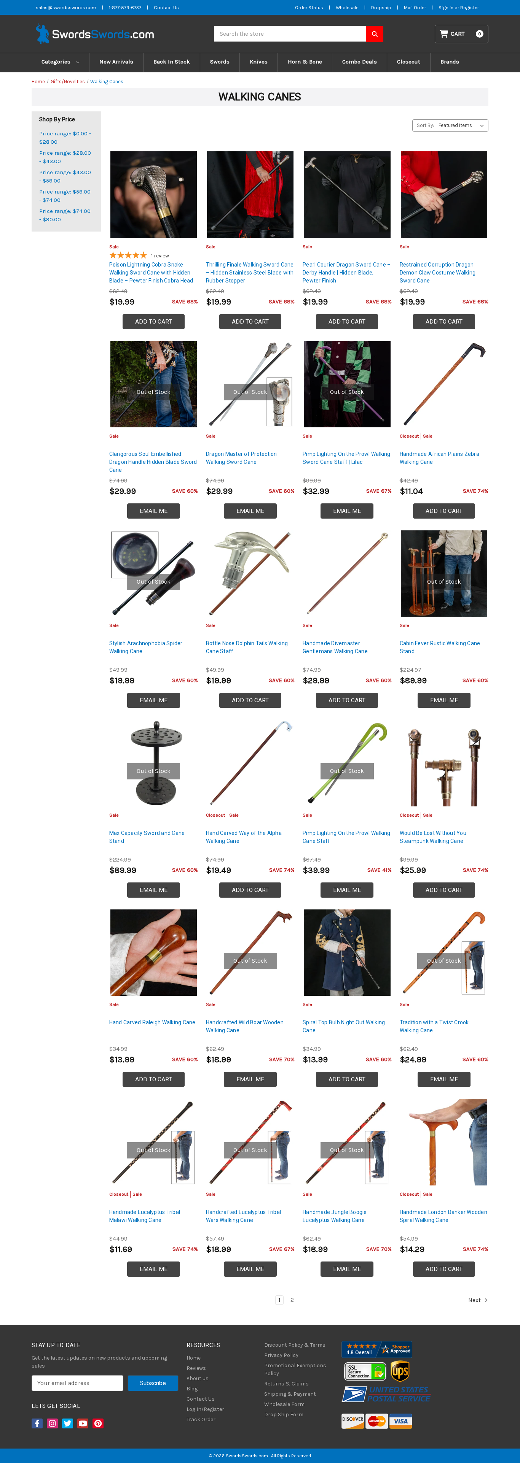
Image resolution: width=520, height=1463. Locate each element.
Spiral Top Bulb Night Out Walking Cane (344, 1026)
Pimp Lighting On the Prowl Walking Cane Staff (347, 837)
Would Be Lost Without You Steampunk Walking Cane (433, 837)
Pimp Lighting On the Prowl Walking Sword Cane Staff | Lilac (347, 458)
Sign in (447, 7)
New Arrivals (116, 61)
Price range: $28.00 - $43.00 (65, 157)
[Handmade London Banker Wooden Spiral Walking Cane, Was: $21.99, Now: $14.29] (444, 1142)
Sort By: (425, 125)
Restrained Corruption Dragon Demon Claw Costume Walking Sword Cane (438, 273)
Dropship (381, 7)
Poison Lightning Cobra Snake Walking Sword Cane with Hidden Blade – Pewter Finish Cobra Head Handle (151, 277)
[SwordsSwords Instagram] (52, 1423)
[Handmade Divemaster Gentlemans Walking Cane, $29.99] (347, 573)
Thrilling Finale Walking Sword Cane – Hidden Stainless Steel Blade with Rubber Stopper (250, 273)
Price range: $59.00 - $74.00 (65, 196)
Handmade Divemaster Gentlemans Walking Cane (335, 647)
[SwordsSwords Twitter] (67, 1423)
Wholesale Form (284, 1404)
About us (198, 1378)
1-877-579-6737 (125, 7)
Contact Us (166, 7)
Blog (192, 1388)
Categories (56, 61)
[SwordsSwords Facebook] (36, 1423)
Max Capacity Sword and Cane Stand (147, 837)
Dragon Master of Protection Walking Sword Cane (241, 458)
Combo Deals (359, 61)
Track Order (201, 1419)
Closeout (408, 61)
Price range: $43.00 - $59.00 (65, 176)
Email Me (153, 511)
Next (475, 1299)
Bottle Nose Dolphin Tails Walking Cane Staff (247, 647)
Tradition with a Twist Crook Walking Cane (434, 1026)
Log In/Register (205, 1409)
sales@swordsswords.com (66, 7)
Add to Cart (153, 321)
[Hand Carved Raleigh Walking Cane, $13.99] (153, 952)
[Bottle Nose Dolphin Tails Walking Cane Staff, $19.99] (250, 573)
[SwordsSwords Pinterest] (97, 1423)
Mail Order (415, 7)
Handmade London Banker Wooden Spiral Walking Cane (443, 1216)
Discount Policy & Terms (294, 1345)
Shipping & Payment (290, 1394)
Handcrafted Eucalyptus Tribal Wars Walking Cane (243, 1216)
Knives (259, 61)
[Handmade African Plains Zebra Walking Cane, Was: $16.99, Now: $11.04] (444, 384)
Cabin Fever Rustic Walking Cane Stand (440, 647)
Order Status (309, 7)
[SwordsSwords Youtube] (82, 1423)
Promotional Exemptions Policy (295, 1369)
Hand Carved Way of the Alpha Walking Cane (244, 837)
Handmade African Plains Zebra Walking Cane (439, 458)
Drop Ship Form (283, 1414)
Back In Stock (171, 61)
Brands (449, 61)
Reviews (196, 1368)
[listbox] (462, 125)
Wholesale (347, 7)
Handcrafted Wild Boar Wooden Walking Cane (245, 1026)
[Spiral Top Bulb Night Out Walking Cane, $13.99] (347, 952)
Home (194, 1358)
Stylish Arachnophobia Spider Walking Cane (146, 647)
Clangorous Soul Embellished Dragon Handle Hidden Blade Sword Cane (153, 462)
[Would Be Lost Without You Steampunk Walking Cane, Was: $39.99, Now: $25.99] (444, 763)
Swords (220, 61)
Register (469, 7)
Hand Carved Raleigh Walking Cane (152, 1022)
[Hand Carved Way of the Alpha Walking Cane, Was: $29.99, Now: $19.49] (250, 763)
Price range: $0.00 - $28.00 (65, 138)
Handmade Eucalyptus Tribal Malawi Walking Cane (144, 1216)
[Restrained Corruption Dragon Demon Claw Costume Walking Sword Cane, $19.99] (444, 194)
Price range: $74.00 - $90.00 (65, 215)
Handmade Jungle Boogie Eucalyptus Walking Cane (335, 1216)
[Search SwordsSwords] (374, 34)
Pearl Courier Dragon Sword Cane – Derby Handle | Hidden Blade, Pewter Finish (347, 273)
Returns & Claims (286, 1383)
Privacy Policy (281, 1355)
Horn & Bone (305, 61)
